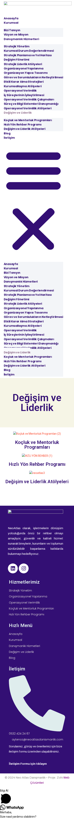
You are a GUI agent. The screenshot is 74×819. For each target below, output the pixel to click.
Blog (7, 133)
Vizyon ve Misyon (16, 35)
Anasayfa (11, 18)
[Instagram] (24, 568)
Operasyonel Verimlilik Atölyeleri (28, 108)
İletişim (9, 138)
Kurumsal (11, 23)
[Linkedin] (13, 568)
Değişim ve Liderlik (18, 113)
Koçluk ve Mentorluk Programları (37, 445)
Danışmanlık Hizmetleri (21, 39)
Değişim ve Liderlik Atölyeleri (24, 129)
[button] (33, 199)
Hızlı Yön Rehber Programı (37, 464)
